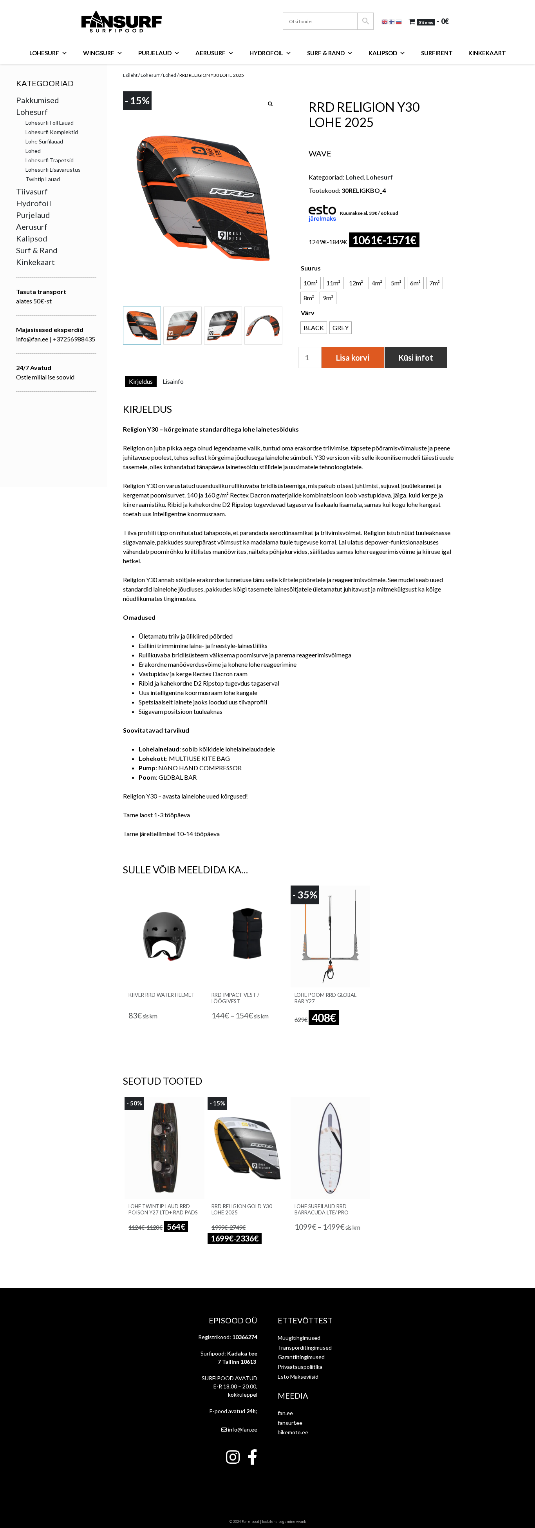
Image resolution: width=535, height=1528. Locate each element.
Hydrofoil (266, 52)
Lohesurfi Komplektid (51, 132)
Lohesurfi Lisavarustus (53, 169)
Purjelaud (155, 52)
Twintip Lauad (42, 179)
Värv (307, 312)
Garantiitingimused (301, 1357)
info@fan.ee (242, 1429)
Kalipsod (383, 52)
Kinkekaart (487, 52)
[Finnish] (392, 21)
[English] (385, 21)
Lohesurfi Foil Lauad (49, 122)
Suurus (311, 268)
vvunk (301, 1521)
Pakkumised (37, 100)
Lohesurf (44, 52)
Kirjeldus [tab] (141, 381)
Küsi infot (415, 357)
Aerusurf (210, 52)
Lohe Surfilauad (44, 141)
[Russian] (399, 21)
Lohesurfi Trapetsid (49, 160)
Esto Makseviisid (298, 1376)
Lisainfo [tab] (173, 381)
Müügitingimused (299, 1337)
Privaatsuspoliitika (300, 1366)
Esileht (130, 75)
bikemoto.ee (293, 1432)
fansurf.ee (290, 1422)
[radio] (310, 283)
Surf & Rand (326, 52)
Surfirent (437, 52)
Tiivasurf (32, 191)
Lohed (169, 75)
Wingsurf (98, 52)
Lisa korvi (352, 357)
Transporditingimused (305, 1347)
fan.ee (285, 1413)
